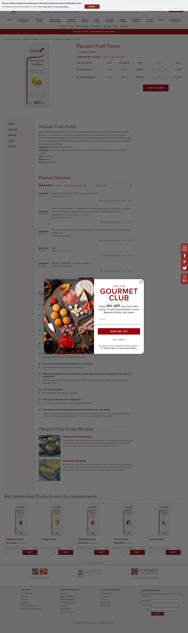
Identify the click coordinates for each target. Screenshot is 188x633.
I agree (92, 6)
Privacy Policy (109, 348)
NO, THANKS (119, 340)
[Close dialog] (141, 282)
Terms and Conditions (128, 348)
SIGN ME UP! (119, 331)
